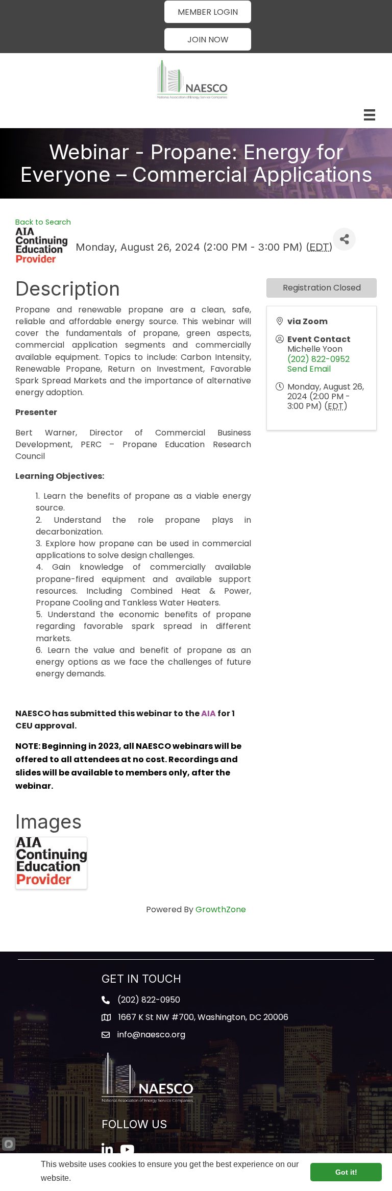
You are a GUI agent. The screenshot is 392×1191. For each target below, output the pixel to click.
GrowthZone (220, 909)
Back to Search (43, 222)
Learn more (93, 1178)
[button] (207, 12)
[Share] (344, 239)
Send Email (309, 369)
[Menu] (369, 115)
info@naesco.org (151, 1034)
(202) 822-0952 (318, 359)
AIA (208, 713)
